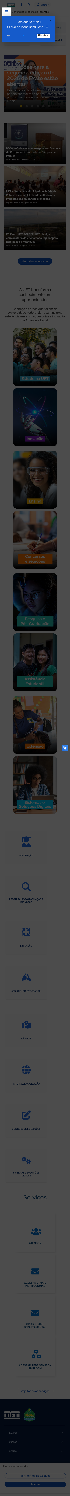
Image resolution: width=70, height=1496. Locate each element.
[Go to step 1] (23, 35)
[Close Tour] (50, 20)
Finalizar (43, 35)
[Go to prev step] (8, 35)
